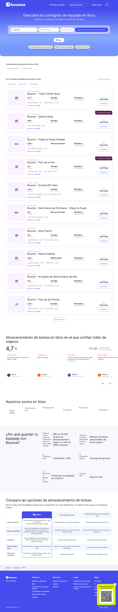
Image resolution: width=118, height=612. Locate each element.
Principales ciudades (57, 5)
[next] (110, 383)
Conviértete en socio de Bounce (40, 587)
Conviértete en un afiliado (40, 591)
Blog (33, 584)
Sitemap (55, 587)
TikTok (96, 590)
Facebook (97, 581)
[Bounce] (15, 4)
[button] (91, 30)
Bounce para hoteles (39, 594)
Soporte (55, 584)
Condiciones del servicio (82, 581)
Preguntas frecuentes (60, 581)
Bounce (8, 567)
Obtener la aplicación (39, 581)
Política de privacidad (81, 584)
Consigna (16, 567)
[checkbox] (13, 68)
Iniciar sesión (97, 5)
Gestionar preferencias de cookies (82, 587)
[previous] (103, 383)
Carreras (35, 597)
